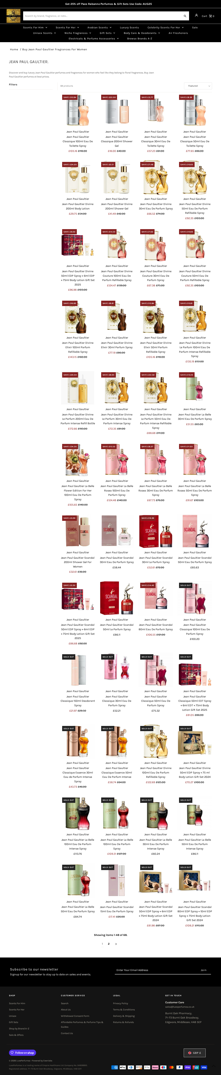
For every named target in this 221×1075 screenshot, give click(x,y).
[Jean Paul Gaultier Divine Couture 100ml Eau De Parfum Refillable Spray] (116, 244)
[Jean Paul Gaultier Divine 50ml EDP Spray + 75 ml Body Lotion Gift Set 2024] (194, 741)
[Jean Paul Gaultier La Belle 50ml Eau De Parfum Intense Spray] (194, 813)
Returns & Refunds (123, 1022)
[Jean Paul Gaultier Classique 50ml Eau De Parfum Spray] (155, 669)
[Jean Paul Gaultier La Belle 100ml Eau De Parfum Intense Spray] (77, 813)
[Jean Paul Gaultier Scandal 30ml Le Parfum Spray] (155, 531)
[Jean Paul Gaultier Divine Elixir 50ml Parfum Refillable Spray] (155, 316)
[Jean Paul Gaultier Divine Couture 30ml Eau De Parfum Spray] (155, 244)
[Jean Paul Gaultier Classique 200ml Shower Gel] (116, 110)
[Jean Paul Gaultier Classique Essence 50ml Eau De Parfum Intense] (116, 741)
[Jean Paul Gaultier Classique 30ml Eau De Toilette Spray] (155, 110)
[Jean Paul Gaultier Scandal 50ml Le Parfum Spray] (116, 598)
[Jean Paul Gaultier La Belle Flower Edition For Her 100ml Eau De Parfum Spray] (77, 459)
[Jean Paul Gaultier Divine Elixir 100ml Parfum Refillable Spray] (77, 316)
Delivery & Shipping (124, 1016)
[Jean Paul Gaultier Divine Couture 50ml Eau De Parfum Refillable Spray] (194, 244)
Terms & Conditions (124, 1009)
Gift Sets (13, 1022)
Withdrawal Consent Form (75, 1016)
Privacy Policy (120, 1003)
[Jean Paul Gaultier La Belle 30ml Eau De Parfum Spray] (194, 387)
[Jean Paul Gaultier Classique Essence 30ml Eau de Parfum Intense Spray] (77, 741)
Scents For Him (17, 1003)
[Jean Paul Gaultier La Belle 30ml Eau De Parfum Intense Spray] (155, 813)
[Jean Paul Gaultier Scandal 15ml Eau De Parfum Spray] (116, 880)
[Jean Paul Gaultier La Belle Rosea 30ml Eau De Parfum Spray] (155, 459)
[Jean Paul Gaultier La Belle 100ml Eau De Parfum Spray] (116, 813)
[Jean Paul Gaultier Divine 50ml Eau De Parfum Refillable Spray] (194, 177)
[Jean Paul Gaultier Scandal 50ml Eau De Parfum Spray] (194, 531)
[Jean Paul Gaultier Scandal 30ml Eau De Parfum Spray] (116, 531)
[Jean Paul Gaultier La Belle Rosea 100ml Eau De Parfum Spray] (116, 459)
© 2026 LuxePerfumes (20, 1060)
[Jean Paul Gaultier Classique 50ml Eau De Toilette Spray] (194, 110)
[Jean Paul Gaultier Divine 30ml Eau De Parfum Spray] (155, 177)
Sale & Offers (16, 1035)
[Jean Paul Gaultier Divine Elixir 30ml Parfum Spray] (116, 316)
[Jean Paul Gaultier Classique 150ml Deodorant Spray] (77, 669)
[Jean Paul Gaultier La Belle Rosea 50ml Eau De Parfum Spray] (194, 459)
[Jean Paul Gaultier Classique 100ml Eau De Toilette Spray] (77, 110)
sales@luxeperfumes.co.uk (179, 1006)
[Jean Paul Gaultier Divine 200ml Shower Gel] (116, 177)
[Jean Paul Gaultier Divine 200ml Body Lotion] (77, 177)
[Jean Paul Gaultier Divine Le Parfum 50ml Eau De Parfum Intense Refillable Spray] (155, 387)
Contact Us (67, 1033)
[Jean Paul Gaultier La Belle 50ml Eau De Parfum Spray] (77, 880)
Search (64, 1003)
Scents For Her (16, 1009)
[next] (116, 944)
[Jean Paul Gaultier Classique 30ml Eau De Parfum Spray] (116, 669)
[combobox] (102, 16)
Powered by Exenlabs (42, 1060)
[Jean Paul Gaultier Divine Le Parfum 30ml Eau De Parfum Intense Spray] (116, 387)
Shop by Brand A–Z (19, 1028)
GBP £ (197, 1052)
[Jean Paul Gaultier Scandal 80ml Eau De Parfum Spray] (155, 598)
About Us (66, 1009)
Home (14, 49)
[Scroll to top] (214, 1066)
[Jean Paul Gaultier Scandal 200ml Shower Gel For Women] (77, 531)
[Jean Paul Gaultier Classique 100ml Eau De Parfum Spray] (194, 598)
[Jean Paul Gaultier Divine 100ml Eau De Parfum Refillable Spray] (155, 741)
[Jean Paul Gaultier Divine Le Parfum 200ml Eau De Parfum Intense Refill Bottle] (77, 387)
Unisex (12, 1016)
